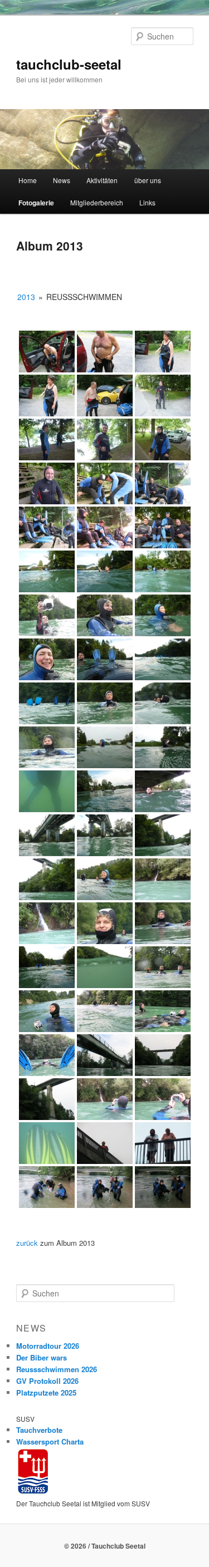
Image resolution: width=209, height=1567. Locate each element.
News (61, 180)
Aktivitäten (102, 180)
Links (147, 202)
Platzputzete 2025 (46, 1392)
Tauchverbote (39, 1429)
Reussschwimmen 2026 (56, 1369)
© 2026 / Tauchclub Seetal (104, 1546)
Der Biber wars (41, 1357)
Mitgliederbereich (96, 202)
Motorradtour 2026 (47, 1345)
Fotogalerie (36, 203)
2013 (26, 296)
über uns (147, 180)
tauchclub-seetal (68, 64)
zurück (27, 1242)
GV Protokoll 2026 (47, 1381)
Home (27, 180)
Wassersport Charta (50, 1441)
